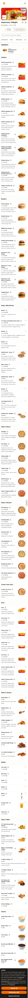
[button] (3, 3)
